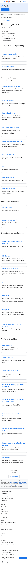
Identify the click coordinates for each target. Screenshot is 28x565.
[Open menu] (2, 1)
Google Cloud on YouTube (7, 542)
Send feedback (6, 20)
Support (3, 509)
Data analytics (17, 14)
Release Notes (4, 511)
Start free (5, 9)
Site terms (15, 550)
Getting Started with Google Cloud (8, 522)
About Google (4, 550)
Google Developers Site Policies (15, 485)
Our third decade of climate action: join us (11, 554)
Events (2, 538)
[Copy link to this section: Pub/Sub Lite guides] (18, 339)
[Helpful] (10, 17)
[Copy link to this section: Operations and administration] (2, 235)
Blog (2, 535)
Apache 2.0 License (22, 483)
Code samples (4, 524)
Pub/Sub (6, 6)
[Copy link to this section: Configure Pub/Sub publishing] (2, 48)
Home (2, 14)
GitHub (2, 520)
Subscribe (23, 558)
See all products (4, 493)
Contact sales (4, 500)
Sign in (24, 1)
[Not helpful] (12, 17)
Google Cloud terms (6, 552)
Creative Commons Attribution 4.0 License (17, 482)
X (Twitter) (3, 540)
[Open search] (18, 2)
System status (4, 513)
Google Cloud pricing (5, 496)
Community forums (5, 506)
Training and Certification (6, 529)
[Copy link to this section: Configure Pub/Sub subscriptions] (13, 80)
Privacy (10, 550)
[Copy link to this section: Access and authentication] (23, 202)
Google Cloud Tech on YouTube (8, 545)
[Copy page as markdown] (7, 27)
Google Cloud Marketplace (7, 498)
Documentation (9, 14)
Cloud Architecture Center (7, 527)
